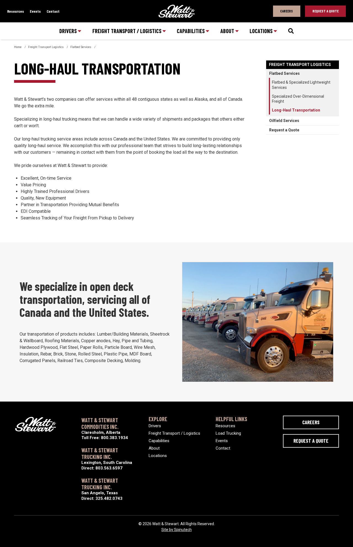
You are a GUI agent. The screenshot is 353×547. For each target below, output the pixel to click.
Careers (286, 11)
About (227, 31)
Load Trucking (228, 433)
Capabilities (191, 31)
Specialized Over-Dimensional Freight (298, 98)
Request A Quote (325, 11)
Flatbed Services (284, 73)
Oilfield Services (284, 120)
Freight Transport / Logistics (127, 31)
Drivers (68, 31)
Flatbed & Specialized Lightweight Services (301, 84)
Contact (53, 11)
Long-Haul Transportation (296, 110)
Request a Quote (284, 130)
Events (35, 11)
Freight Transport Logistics (300, 64)
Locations (262, 31)
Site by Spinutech (176, 529)
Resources (15, 11)
